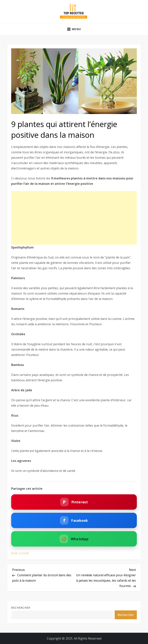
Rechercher (20, 607)
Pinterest (75, 502)
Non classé (20, 553)
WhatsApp (75, 539)
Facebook (75, 520)
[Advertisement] (74, 218)
